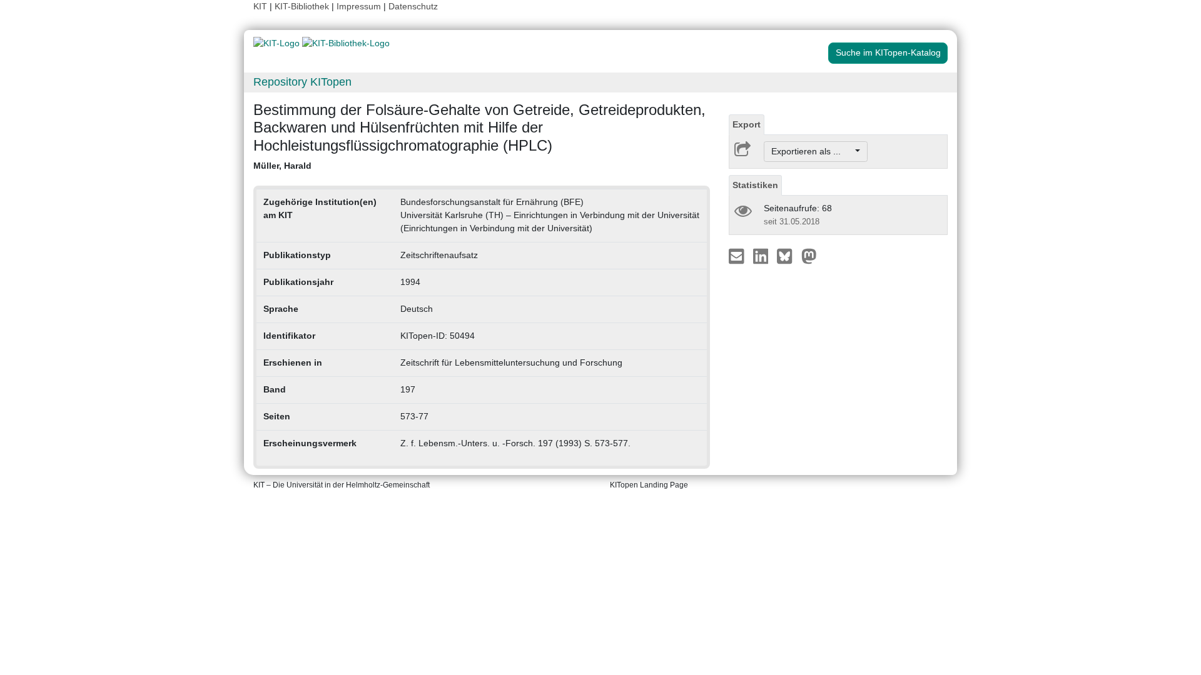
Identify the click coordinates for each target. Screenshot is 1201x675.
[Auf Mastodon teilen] (809, 256)
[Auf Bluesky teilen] (788, 256)
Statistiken (755, 185)
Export (746, 124)
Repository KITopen (302, 82)
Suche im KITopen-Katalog (888, 53)
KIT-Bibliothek (303, 6)
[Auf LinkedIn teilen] (762, 256)
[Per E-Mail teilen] (738, 256)
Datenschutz (413, 6)
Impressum (359, 6)
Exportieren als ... (812, 151)
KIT (260, 6)
